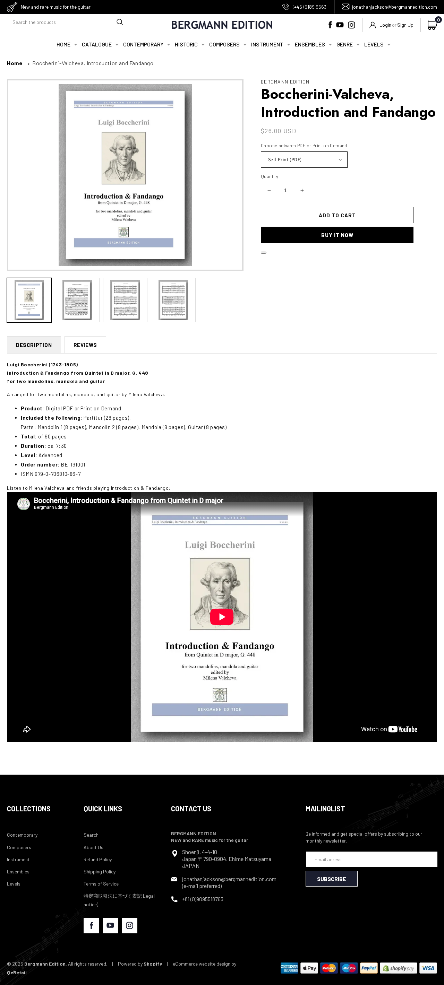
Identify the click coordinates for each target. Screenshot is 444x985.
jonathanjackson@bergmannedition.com (394, 7)
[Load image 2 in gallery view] (77, 300)
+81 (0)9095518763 (202, 899)
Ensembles (18, 871)
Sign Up (405, 25)
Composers (19, 847)
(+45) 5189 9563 (309, 7)
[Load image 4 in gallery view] (173, 300)
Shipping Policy (100, 871)
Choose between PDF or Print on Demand (304, 145)
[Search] (119, 22)
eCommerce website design (201, 964)
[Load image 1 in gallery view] (29, 300)
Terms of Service (101, 884)
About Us (93, 847)
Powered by (140, 964)
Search (91, 835)
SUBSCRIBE (331, 878)
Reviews (85, 345)
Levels (13, 884)
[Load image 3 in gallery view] (125, 300)
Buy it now (337, 235)
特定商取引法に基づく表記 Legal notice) (119, 900)
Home (15, 63)
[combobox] (67, 22)
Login (385, 25)
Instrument (18, 859)
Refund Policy (98, 859)
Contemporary (22, 835)
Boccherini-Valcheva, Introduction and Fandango (93, 63)
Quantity (269, 176)
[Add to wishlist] (263, 253)
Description (34, 345)
